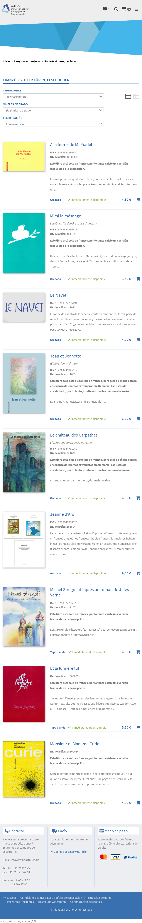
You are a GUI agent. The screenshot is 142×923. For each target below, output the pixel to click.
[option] (71, 37)
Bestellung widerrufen (52, 902)
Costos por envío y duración (70, 851)
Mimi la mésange (65, 216)
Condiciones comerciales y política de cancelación (51, 897)
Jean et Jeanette (65, 356)
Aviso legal (9, 897)
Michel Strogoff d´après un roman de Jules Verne (89, 592)
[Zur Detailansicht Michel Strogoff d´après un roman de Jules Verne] (24, 616)
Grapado (55, 199)
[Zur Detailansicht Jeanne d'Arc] (24, 539)
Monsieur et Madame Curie (74, 744)
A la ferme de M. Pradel (71, 144)
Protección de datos (99, 897)
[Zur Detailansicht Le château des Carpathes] (24, 462)
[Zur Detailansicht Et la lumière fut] (24, 693)
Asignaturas (12, 90)
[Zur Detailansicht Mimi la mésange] (24, 243)
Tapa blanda (57, 652)
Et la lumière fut (64, 668)
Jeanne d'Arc (62, 514)
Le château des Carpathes (74, 435)
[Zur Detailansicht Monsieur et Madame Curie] (24, 768)
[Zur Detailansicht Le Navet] (24, 307)
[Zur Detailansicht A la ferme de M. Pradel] (24, 156)
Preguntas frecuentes (20, 902)
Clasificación (13, 118)
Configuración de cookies (86, 902)
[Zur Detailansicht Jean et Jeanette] (24, 383)
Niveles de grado (15, 104)
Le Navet (58, 295)
